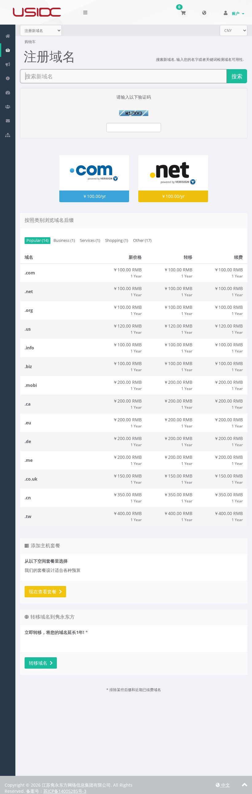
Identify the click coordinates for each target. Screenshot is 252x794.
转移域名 (39, 663)
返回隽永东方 (7, 135)
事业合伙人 (7, 106)
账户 (236, 13)
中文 (225, 785)
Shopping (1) (116, 240)
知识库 (7, 78)
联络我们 (7, 121)
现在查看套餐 (44, 591)
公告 (7, 64)
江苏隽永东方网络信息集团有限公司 (37, 12)
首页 (7, 36)
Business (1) (64, 240)
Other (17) (142, 240)
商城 (7, 50)
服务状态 (7, 92)
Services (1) (90, 240)
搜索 (236, 76)
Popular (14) (37, 240)
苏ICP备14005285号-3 (64, 791)
